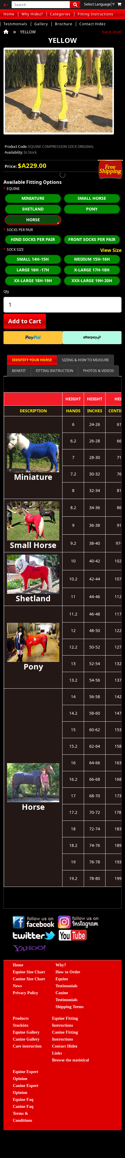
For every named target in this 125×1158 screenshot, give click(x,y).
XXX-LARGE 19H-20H (92, 280)
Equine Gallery (26, 1032)
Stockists (20, 1025)
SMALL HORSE (92, 198)
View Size (111, 250)
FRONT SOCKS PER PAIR (91, 239)
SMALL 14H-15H (33, 259)
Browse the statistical (70, 1060)
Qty (6, 291)
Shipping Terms (69, 1007)
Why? (61, 965)
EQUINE (13, 189)
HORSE (33, 219)
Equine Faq (23, 1099)
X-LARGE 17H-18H (92, 270)
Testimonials (15, 23)
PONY (92, 209)
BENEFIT (19, 370)
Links (57, 1053)
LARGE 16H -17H (33, 270)
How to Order (68, 972)
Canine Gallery (26, 1039)
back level (112, 32)
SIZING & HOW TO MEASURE (85, 359)
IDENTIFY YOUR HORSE (32, 359)
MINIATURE (33, 198)
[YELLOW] (58, 92)
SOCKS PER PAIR (20, 230)
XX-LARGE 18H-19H (33, 280)
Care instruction (27, 1046)
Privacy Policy (25, 993)
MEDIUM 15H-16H (92, 259)
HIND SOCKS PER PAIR (33, 239)
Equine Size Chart (29, 972)
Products (20, 1018)
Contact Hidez (92, 23)
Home (9, 14)
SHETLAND (33, 209)
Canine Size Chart (29, 979)
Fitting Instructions (95, 14)
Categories (60, 14)
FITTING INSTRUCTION (54, 370)
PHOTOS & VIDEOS (98, 370)
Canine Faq (23, 1106)
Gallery (41, 23)
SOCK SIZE (15, 250)
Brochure (63, 23)
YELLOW (28, 32)
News (17, 986)
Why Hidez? (32, 14)
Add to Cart (24, 321)
